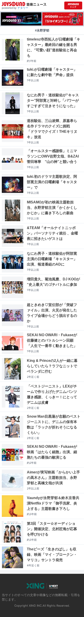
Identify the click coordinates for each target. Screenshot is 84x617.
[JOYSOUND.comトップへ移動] (73, 5)
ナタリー (22, 7)
